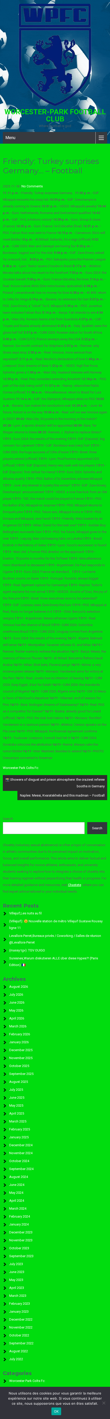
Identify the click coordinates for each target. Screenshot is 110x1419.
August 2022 (18, 1351)
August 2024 (18, 1177)
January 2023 (19, 1311)
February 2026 (19, 1034)
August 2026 (18, 987)
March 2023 (17, 1296)
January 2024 (19, 1224)
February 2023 (19, 1304)
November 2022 (20, 1327)
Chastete (74, 885)
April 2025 (16, 1113)
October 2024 (19, 1161)
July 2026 (16, 994)
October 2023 (19, 1248)
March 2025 (17, 1121)
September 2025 (21, 1074)
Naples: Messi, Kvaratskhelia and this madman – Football (62, 795)
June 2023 (16, 1272)
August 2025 (18, 1082)
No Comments (32, 186)
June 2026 (16, 1002)
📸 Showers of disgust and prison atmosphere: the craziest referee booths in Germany (55, 783)
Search (8, 819)
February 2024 (19, 1216)
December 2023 (20, 1232)
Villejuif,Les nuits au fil (25, 913)
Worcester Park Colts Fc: (21, 768)
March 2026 (17, 1026)
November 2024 (20, 1153)
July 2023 (16, 1264)
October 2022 (19, 1335)
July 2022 (16, 1359)
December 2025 (20, 1050)
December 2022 (20, 1319)
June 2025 (16, 1097)
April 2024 (16, 1200)
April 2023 (16, 1288)
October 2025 (19, 1066)
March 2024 (17, 1208)
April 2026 (16, 1018)
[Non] (103, 1402)
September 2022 (21, 1343)
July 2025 (16, 1090)
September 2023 (21, 1256)
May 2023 (16, 1280)
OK (56, 1411)
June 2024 (16, 1185)
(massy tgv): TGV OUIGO (27, 950)
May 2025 (16, 1105)
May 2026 (16, 1010)
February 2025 (19, 1129)
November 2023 (20, 1240)
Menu (10, 137)
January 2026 (19, 1042)
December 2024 (20, 1145)
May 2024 (16, 1193)
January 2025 (19, 1137)
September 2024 (21, 1169)
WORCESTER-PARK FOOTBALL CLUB (55, 115)
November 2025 (20, 1058)
